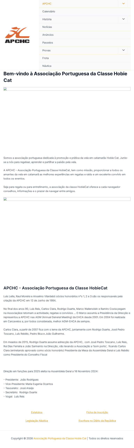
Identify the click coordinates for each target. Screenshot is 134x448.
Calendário (48, 11)
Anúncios (48, 34)
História (46, 19)
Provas (46, 50)
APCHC (46, 3)
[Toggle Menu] (122, 4)
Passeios (47, 42)
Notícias (47, 27)
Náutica (46, 65)
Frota (45, 58)
